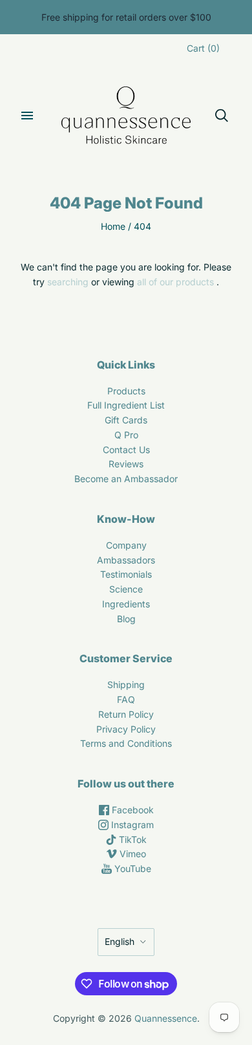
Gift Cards (126, 419)
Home (113, 226)
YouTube (131, 868)
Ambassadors (126, 559)
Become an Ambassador (126, 478)
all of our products (175, 281)
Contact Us (126, 449)
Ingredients (126, 603)
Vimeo (131, 853)
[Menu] (27, 115)
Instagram (131, 824)
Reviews (126, 463)
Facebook (131, 809)
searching (68, 281)
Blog (126, 618)
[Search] (222, 116)
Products (126, 390)
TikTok (131, 839)
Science (126, 588)
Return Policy (126, 714)
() (203, 48)
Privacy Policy (126, 729)
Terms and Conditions (126, 743)
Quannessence (165, 1018)
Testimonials (126, 574)
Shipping (126, 684)
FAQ (126, 699)
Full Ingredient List (126, 405)
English (119, 941)
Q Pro (126, 434)
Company (126, 545)
